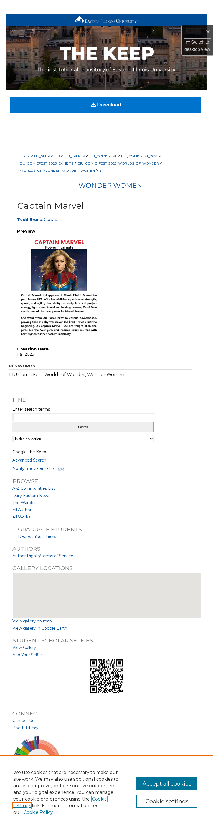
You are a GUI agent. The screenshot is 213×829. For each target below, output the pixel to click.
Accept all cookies (167, 783)
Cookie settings (167, 801)
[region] (106, 792)
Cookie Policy (38, 812)
